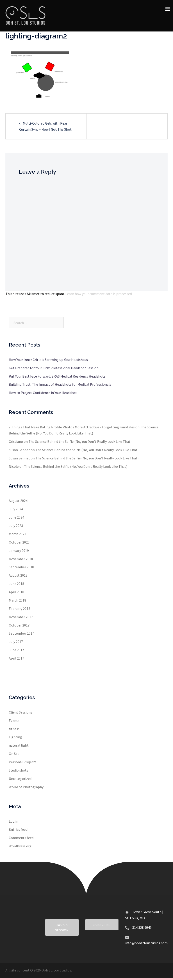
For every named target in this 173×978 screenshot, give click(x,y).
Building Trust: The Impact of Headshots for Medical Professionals (60, 384)
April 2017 (16, 658)
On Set (14, 753)
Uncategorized (20, 778)
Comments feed (21, 837)
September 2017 (21, 633)
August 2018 (18, 575)
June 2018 (16, 583)
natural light (19, 745)
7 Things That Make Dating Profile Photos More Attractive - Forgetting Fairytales (72, 427)
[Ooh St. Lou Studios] (25, 15)
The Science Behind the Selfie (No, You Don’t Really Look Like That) (80, 441)
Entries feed (18, 829)
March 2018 (17, 600)
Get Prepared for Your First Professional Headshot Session (53, 368)
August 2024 (18, 500)
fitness (14, 729)
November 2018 (21, 559)
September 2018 (21, 567)
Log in (13, 821)
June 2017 (16, 650)
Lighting (15, 737)
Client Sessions (20, 712)
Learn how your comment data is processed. (98, 293)
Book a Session (61, 927)
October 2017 (19, 625)
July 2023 (16, 525)
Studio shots (18, 770)
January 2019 (19, 550)
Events (14, 720)
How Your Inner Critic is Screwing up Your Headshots (48, 359)
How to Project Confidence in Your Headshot (43, 392)
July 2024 (16, 509)
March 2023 (17, 534)
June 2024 (16, 517)
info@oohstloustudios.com (146, 943)
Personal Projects (22, 762)
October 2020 (19, 542)
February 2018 (19, 608)
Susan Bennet (19, 450)
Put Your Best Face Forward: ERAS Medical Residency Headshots (57, 376)
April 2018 (16, 592)
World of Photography (26, 787)
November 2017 (21, 617)
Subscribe (101, 925)
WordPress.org (20, 846)
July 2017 (16, 641)
